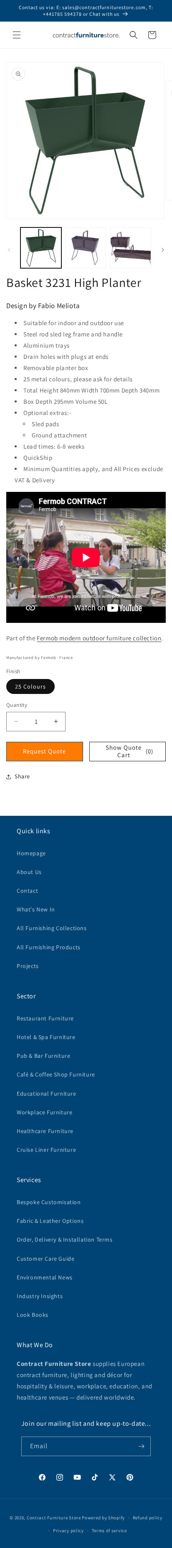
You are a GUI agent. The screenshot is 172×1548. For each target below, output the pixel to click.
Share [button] (22, 776)
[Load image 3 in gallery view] (130, 247)
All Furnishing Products (49, 947)
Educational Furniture (46, 1093)
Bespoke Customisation (49, 1202)
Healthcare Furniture (45, 1131)
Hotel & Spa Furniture (46, 1037)
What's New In (36, 909)
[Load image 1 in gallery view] (40, 247)
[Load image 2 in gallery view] (86, 247)
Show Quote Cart (129, 751)
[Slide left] (9, 250)
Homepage (31, 853)
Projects (28, 966)
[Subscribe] (141, 1446)
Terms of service (109, 1530)
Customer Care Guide (45, 1258)
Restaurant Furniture (45, 1018)
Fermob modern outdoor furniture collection (99, 638)
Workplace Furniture (44, 1112)
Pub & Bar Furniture (43, 1055)
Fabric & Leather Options (50, 1221)
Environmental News (45, 1277)
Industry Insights (40, 1296)
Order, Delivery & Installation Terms (65, 1239)
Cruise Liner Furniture (46, 1149)
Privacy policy (68, 1530)
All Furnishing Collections (52, 928)
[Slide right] (163, 250)
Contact (27, 890)
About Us (29, 872)
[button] (17, 35)
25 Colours (30, 686)
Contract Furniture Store (54, 1518)
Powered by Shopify (103, 1518)
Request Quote (44, 751)
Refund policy (147, 1518)
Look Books (32, 1314)
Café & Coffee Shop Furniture (56, 1074)
